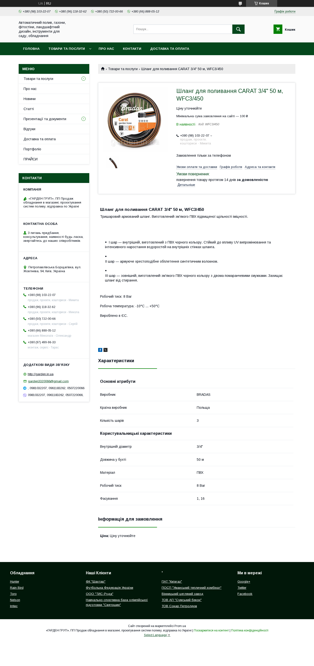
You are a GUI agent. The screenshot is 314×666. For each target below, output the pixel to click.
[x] (105, 351)
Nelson (15, 600)
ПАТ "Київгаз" (172, 581)
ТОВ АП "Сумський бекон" (182, 600)
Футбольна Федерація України (109, 587)
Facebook (244, 594)
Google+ (243, 581)
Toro (13, 594)
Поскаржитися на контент (211, 630)
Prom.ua (180, 626)
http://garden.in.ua (40, 374)
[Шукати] (238, 29)
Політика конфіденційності (249, 630)
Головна (31, 49)
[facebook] (100, 351)
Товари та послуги (66, 49)
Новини (30, 99)
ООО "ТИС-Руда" (99, 594)
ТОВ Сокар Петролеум (179, 606)
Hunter (14, 581)
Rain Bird (17, 587)
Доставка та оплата (169, 49)
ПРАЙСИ (31, 159)
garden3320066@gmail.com (48, 381)
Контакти (132, 49)
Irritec (14, 606)
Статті (29, 109)
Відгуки (29, 129)
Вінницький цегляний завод (182, 594)
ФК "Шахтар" (95, 581)
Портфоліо (32, 149)
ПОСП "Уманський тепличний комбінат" (192, 587)
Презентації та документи (45, 119)
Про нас (106, 49)
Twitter (241, 587)
